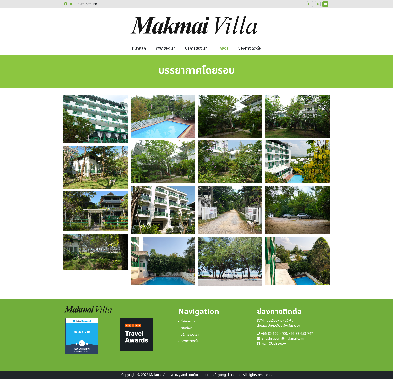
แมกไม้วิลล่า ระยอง (273, 343)
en (317, 4)
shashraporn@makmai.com (283, 338)
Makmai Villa (81, 332)
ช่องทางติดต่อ (249, 48)
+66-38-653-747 (301, 333)
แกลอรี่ (222, 48)
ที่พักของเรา (165, 48)
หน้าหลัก (139, 48)
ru (310, 4)
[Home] (196, 25)
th (325, 4)
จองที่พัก (186, 328)
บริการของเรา (196, 48)
